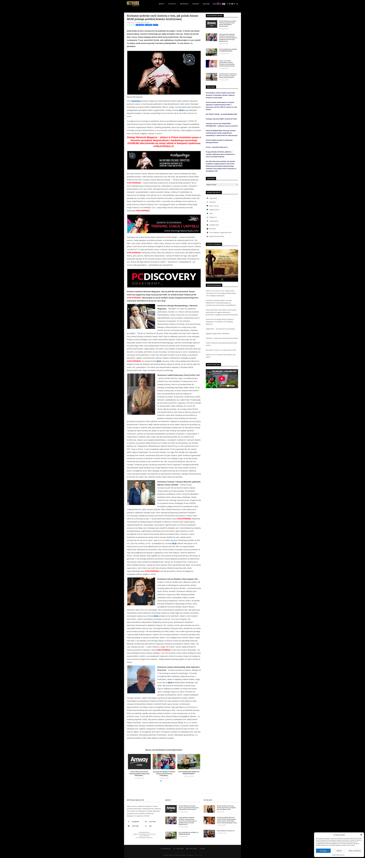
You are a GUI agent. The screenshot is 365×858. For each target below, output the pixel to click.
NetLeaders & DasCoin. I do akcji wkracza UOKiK (221, 350)
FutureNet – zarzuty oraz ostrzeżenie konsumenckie (222, 338)
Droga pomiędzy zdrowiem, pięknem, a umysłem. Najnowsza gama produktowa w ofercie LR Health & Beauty (220, 154)
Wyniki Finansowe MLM (216, 236)
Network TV (213, 217)
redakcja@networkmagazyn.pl (145, 837)
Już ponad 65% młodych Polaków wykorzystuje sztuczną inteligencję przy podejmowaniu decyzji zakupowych (228, 37)
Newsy (161, 4)
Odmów (339, 851)
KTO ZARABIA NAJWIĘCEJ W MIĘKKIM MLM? (188, 773)
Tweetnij (149, 25)
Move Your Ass (214, 206)
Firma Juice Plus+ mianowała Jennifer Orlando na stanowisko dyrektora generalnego (227, 63)
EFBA (211, 213)
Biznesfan (212, 202)
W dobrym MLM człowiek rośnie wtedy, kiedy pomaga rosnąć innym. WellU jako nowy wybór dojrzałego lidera (227, 820)
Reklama (206, 4)
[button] (361, 835)
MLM (181, 110)
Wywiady (172, 4)
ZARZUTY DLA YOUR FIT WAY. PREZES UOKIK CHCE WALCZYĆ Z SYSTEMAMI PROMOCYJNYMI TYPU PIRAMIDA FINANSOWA (221, 293)
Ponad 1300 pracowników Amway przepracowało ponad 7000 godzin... (139, 773)
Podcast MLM (213, 221)
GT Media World (197, 855)
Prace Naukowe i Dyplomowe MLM (220, 232)
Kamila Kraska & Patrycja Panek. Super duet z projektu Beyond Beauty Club (226, 807)
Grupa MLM (213, 198)
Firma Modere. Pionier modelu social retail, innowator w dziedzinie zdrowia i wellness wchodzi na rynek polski (220, 95)
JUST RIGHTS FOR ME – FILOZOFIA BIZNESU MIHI (221, 114)
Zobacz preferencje (355, 851)
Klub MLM (212, 229)
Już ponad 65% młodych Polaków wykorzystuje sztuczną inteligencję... (164, 773)
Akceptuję (323, 851)
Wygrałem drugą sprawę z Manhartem (217, 333)
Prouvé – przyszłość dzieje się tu (217, 147)
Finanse (195, 4)
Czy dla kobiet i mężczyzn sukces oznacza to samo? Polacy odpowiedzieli (228, 75)
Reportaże (184, 4)
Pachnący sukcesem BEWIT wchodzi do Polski (221, 119)
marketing (136, 101)
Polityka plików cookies (338, 855)
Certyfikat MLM (214, 225)
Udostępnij (140, 25)
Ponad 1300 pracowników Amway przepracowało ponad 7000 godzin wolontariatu (227, 23)
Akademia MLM (214, 210)
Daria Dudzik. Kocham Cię (225, 831)
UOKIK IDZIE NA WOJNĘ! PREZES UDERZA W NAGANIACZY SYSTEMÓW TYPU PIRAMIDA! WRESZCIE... (220, 321)
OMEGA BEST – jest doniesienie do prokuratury (220, 329)
